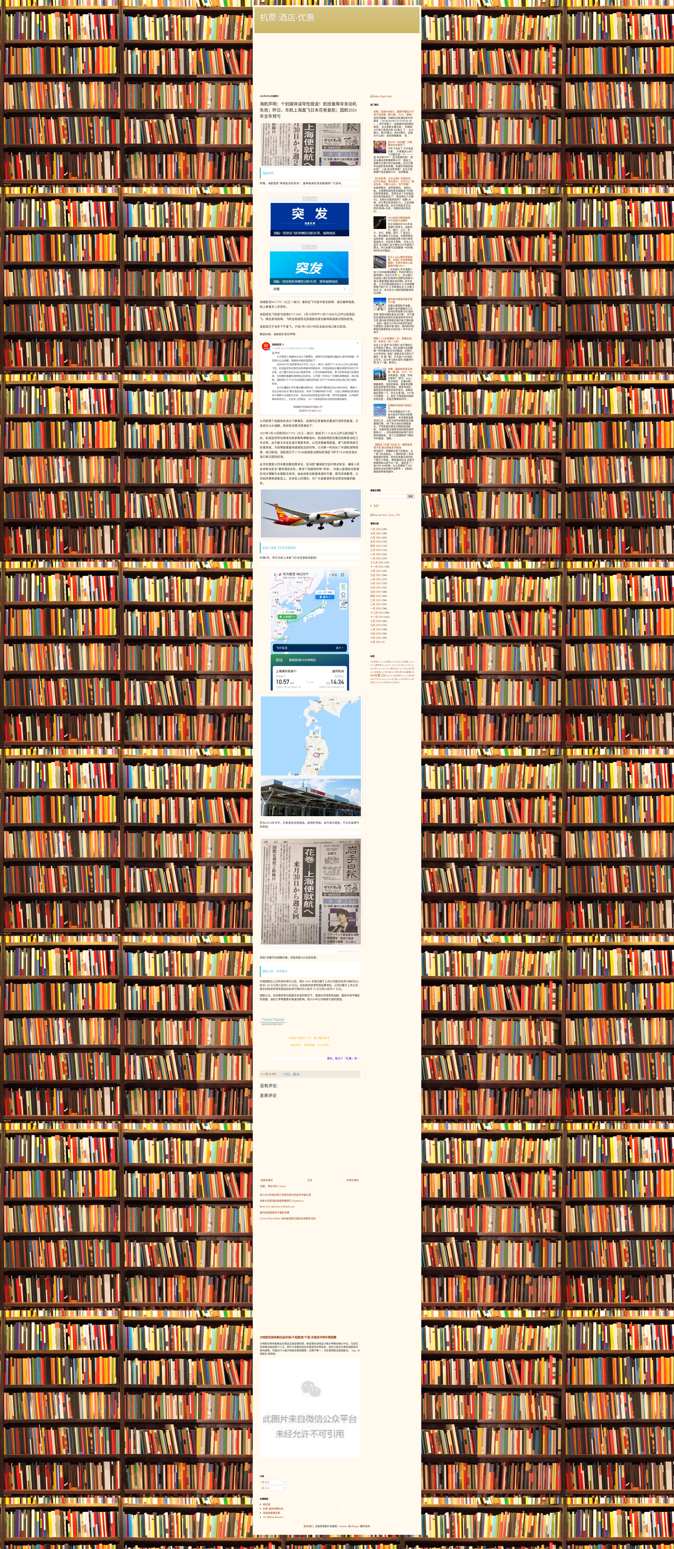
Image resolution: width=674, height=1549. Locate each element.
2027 (384, 668)
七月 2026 (375, 533)
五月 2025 (375, 591)
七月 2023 (375, 642)
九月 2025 (375, 575)
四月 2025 (375, 596)
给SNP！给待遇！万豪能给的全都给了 (400, 143)
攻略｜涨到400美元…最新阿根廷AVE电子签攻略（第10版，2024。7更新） (394, 113)
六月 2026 (375, 537)
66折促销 (397, 675)
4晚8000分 (394, 668)
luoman (343, 1526)
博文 (267, 1482)
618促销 (407, 672)
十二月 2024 (376, 612)
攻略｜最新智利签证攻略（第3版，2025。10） (401, 370)
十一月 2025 (376, 566)
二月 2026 (375, 554)
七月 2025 (375, 583)
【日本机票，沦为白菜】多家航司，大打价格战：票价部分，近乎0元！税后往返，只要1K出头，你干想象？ (394, 181)
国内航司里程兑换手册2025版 (400, 300)
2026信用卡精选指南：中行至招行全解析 (400, 219)
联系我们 (308, 1526)
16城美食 (377, 665)
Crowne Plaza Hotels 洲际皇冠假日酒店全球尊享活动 (288, 1218)
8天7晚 (394, 679)
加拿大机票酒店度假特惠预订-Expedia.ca (281, 1200)
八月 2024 (375, 629)
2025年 (400, 665)
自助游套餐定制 (271, 1512)
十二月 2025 (376, 562)
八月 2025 (375, 579)
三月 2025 (375, 600)
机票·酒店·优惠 (287, 17)
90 (379, 682)
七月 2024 (375, 633)
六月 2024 (375, 637)
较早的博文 (353, 1180)
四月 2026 (375, 545)
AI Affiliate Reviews (273, 1517)
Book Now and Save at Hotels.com (277, 1206)
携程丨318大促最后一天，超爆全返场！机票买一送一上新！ (393, 340)
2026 (409, 665)
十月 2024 (375, 621)
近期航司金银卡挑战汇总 (400, 407)
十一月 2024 (376, 616)
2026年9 (374, 668)
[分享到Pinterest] (298, 1074)
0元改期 (387, 661)
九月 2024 (375, 625)
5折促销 (377, 672)
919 (384, 682)
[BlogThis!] (288, 1074)
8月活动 (404, 679)
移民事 (266, 1504)
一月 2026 (375, 558)
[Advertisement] (337, 63)
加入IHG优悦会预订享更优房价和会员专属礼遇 (285, 1194)
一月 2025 (375, 608)
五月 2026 (375, 541)
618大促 (375, 675)
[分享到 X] (291, 1074)
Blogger (355, 1526)
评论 (267, 1488)
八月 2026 (375, 529)
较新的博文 (267, 1180)
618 (397, 672)
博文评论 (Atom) (277, 1186)
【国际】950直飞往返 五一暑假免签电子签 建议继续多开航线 (393, 446)
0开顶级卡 (375, 661)
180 (386, 665)
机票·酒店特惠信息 (273, 1508)
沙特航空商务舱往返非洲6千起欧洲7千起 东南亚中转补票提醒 (298, 1337)
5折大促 (387, 672)
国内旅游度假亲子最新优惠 (274, 1212)
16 (413, 661)
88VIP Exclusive (380, 679)
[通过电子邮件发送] (284, 1074)
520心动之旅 (408, 668)
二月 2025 (375, 604)
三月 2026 (375, 550)
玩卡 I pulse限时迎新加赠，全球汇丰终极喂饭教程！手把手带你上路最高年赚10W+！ (400, 261)
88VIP (411, 675)
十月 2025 (375, 570)
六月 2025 (375, 587)
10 (395, 661)
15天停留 (404, 661)
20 (393, 665)
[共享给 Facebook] (294, 1074)
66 (388, 675)
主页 (309, 1180)
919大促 (393, 682)
